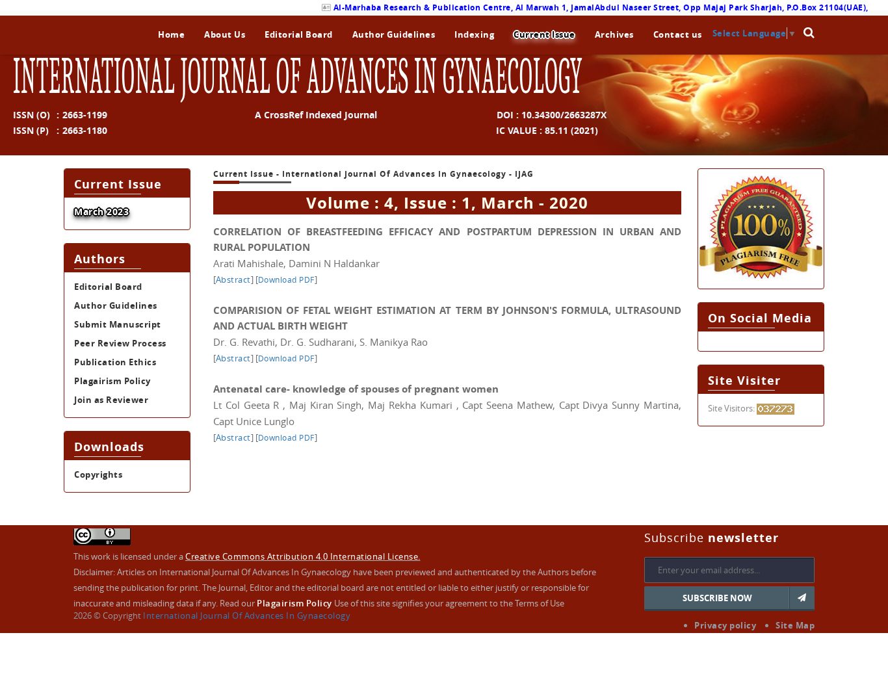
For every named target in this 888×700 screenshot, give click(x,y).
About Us (224, 34)
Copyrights (98, 474)
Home (171, 34)
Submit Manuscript (117, 324)
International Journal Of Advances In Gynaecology (246, 615)
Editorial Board (299, 34)
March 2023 (101, 211)
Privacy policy (725, 625)
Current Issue (544, 34)
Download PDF (286, 279)
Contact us (677, 34)
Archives (614, 34)
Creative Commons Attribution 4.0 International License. (303, 556)
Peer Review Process (120, 343)
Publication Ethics (115, 362)
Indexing (474, 34)
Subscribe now (717, 598)
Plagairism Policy (112, 381)
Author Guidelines (394, 34)
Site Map (795, 625)
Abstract (233, 279)
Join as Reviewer (111, 400)
